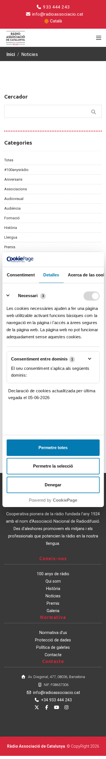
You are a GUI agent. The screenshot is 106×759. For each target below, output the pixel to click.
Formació (12, 218)
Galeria (53, 610)
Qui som (53, 581)
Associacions (15, 189)
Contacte (53, 654)
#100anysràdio (16, 170)
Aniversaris (13, 179)
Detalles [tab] (51, 275)
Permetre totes (53, 447)
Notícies (53, 596)
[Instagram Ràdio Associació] (66, 707)
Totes (8, 160)
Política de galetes (53, 647)
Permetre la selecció (53, 466)
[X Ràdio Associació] (37, 707)
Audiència (12, 208)
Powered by (53, 500)
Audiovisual (13, 199)
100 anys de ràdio (53, 574)
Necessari (28, 295)
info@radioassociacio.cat (57, 14)
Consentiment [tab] (20, 275)
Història (10, 228)
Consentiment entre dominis (42, 358)
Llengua (10, 237)
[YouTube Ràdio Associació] (56, 707)
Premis (9, 247)
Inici (11, 54)
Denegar (53, 484)
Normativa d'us (53, 632)
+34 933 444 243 (56, 700)
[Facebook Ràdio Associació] (46, 707)
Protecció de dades (53, 640)
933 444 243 (56, 7)
